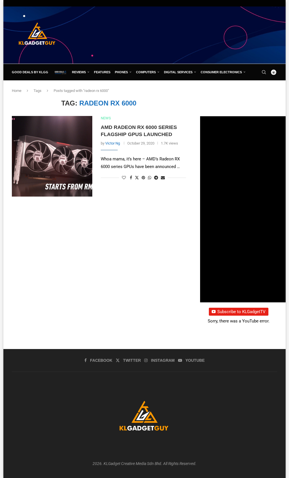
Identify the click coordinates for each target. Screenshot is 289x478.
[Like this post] (124, 177)
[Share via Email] (163, 177)
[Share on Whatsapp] (149, 177)
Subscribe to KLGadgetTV (241, 311)
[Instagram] (265, 88)
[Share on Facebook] (131, 177)
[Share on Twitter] (137, 177)
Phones (121, 72)
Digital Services (178, 72)
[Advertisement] (174, 35)
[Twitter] (258, 88)
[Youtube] (271, 88)
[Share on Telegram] (156, 177)
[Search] (264, 72)
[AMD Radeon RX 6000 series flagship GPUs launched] (52, 156)
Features (102, 72)
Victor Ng (112, 143)
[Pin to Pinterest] (143, 177)
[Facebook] (252, 88)
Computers (146, 72)
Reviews (79, 72)
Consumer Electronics (221, 72)
